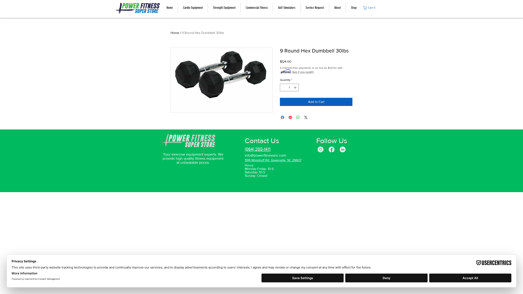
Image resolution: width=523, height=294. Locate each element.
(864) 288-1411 (257, 149)
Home (175, 33)
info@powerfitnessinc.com (265, 155)
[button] (370, 8)
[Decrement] (283, 87)
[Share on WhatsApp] (298, 117)
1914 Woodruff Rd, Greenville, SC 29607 (273, 160)
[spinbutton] (289, 87)
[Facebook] (331, 149)
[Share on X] (305, 117)
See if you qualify (303, 72)
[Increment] (295, 87)
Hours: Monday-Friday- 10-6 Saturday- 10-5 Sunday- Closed (259, 170)
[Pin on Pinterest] (290, 117)
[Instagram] (320, 149)
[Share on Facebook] (282, 117)
